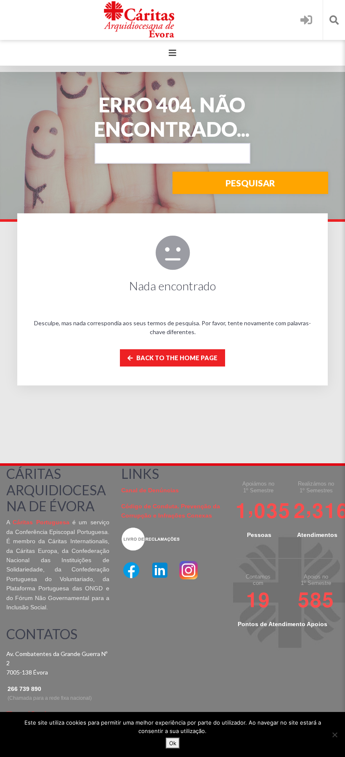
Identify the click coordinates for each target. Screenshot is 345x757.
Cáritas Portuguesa (41, 522)
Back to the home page (176, 357)
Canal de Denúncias (150, 490)
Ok (172, 743)
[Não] (334, 734)
